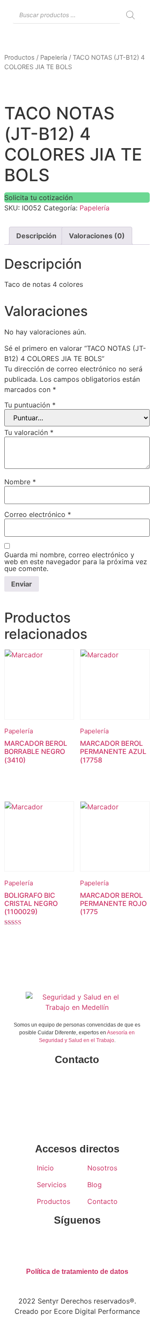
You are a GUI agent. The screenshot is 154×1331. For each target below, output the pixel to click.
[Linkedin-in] (102, 1244)
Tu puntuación (30, 404)
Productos (19, 57)
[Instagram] (77, 1244)
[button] (115, 41)
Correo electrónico (37, 514)
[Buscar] (130, 15)
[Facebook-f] (51, 1244)
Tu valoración (28, 432)
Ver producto (30, 776)
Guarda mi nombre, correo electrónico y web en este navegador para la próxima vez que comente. (75, 561)
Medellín (77, 1095)
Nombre (20, 481)
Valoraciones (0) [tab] (97, 235)
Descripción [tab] (36, 235)
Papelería (53, 57)
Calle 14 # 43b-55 (77, 1078)
